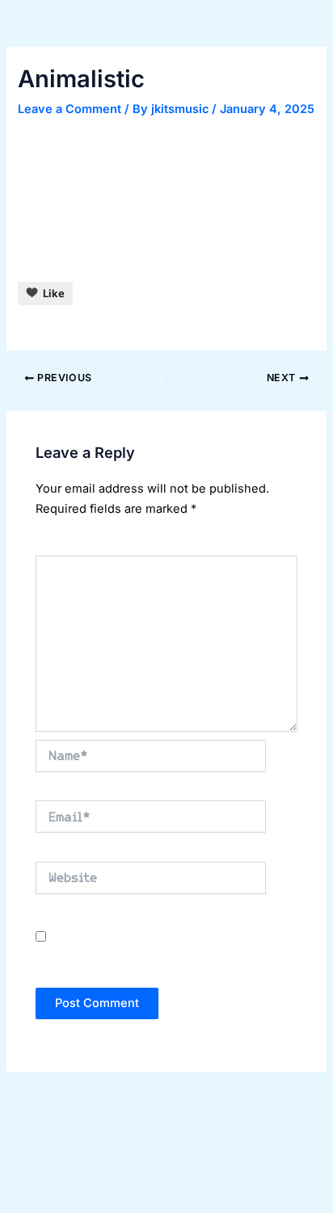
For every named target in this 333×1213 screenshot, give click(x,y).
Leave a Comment (69, 109)
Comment (65, 545)
